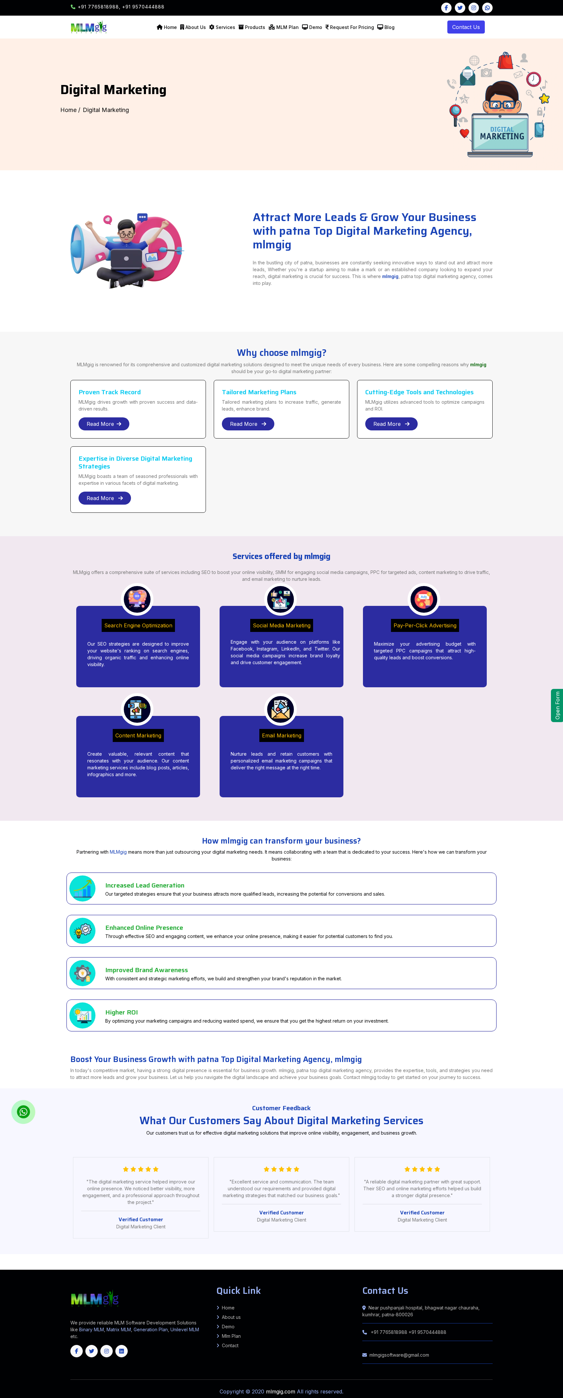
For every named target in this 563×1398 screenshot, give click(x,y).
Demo (315, 27)
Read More (100, 424)
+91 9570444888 (143, 6)
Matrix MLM (119, 1329)
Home (170, 27)
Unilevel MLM (184, 1329)
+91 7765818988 (389, 1332)
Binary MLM (91, 1329)
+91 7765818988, (100, 6)
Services (225, 27)
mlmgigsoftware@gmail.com (399, 1355)
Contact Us (466, 27)
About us (231, 1317)
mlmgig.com (281, 1391)
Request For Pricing (352, 27)
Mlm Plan (231, 1336)
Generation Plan (151, 1329)
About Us (195, 27)
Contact (230, 1345)
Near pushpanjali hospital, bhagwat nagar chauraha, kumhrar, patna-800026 (421, 1311)
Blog (389, 27)
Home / (70, 109)
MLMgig (118, 852)
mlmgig (390, 276)
